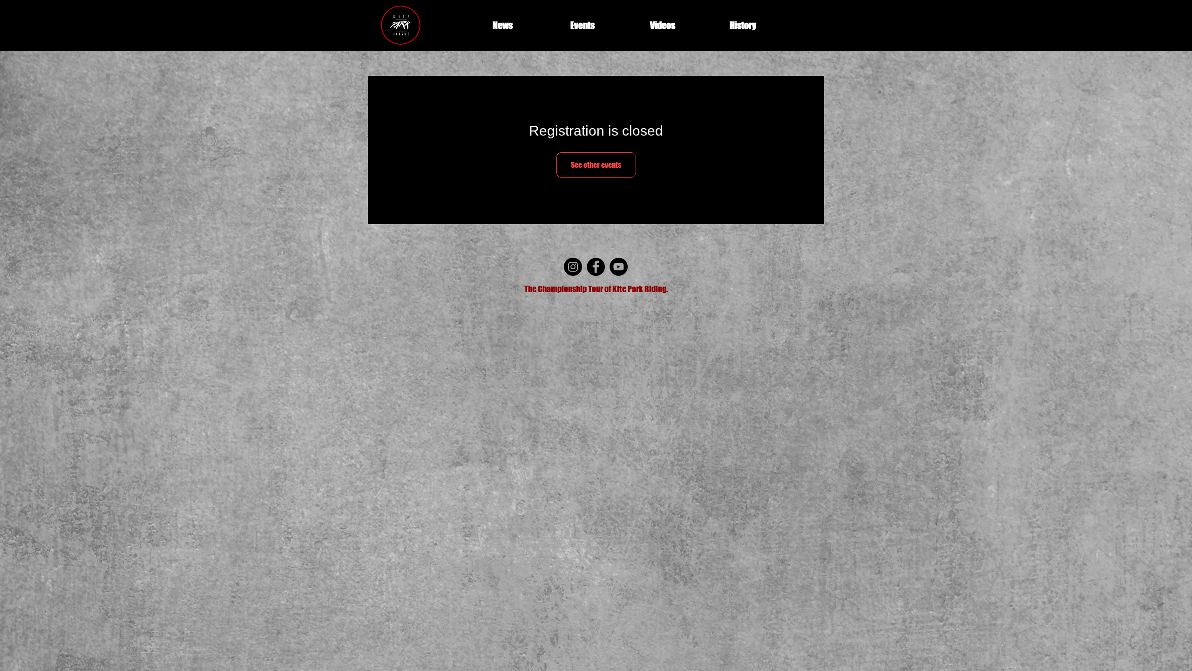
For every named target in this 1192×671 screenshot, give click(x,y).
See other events (596, 164)
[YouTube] (619, 267)
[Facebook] (596, 267)
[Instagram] (573, 267)
